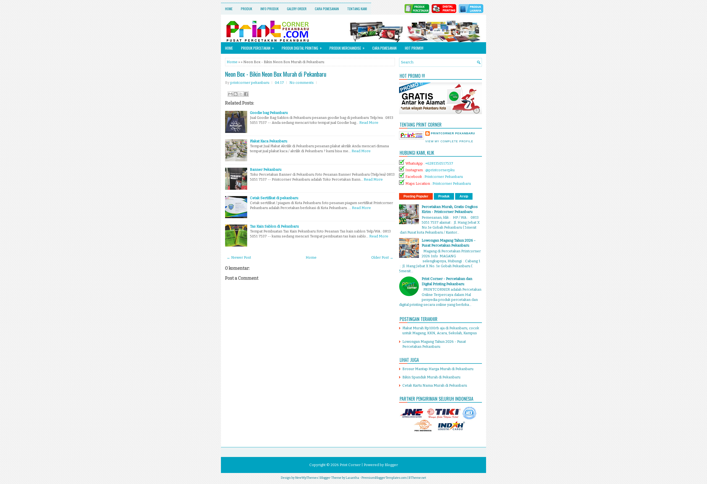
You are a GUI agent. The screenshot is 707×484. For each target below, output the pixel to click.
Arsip (464, 196)
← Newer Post (239, 257)
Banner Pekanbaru (265, 169)
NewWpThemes (306, 478)
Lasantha (352, 478)
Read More (368, 123)
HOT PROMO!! (414, 48)
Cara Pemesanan (327, 8)
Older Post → (382, 257)
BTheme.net (417, 478)
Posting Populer (415, 196)
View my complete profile (449, 141)
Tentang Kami (357, 8)
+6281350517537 (439, 163)
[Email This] (230, 94)
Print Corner (350, 465)
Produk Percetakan (257, 48)
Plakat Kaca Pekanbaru (268, 141)
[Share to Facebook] (246, 94)
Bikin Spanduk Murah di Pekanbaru (431, 377)
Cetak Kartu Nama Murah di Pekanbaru (434, 385)
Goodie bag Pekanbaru (269, 113)
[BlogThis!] (235, 94)
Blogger (391, 465)
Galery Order (297, 8)
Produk (246, 8)
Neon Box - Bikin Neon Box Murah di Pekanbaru (275, 73)
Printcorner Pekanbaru (443, 177)
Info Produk (269, 8)
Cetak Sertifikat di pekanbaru (274, 198)
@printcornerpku (440, 170)
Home (229, 8)
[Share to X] (241, 94)
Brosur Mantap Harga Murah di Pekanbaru (437, 369)
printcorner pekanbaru (453, 133)
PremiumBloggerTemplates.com (384, 478)
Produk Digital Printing (302, 48)
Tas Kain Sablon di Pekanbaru (274, 226)
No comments (301, 83)
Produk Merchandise (347, 48)
